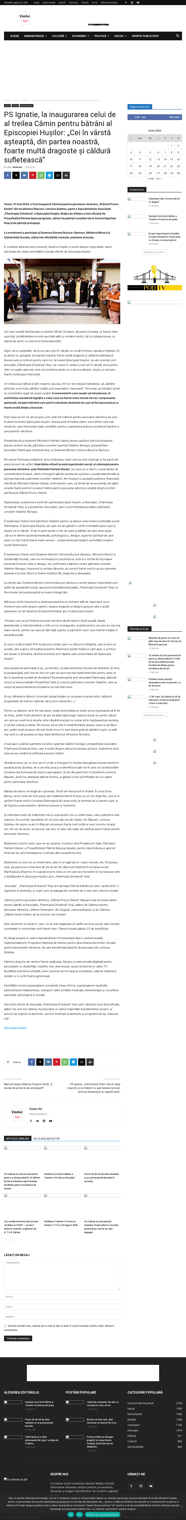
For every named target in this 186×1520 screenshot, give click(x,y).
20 (158, 166)
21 (165, 166)
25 (139, 173)
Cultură (62, 2)
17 (131, 166)
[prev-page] (6, 1239)
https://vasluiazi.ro (38, 1114)
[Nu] (181, 1507)
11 (139, 159)
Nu (79, 1514)
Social (94, 2)
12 (150, 159)
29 (171, 173)
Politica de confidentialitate (103, 1514)
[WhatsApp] (41, 175)
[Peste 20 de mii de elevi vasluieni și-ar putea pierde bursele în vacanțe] (102, 1158)
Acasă (36, 2)
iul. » (159, 178)
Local (16, 100)
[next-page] (12, 1239)
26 (150, 173)
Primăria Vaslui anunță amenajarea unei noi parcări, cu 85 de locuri (165, 682)
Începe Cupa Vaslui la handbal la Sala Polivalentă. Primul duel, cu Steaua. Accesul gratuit (165, 236)
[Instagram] (132, 2)
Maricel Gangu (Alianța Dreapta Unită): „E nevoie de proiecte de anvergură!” (28, 1086)
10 (131, 159)
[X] (16, 175)
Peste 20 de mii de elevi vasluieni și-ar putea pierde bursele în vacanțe (101, 1178)
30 (178, 173)
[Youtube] (52, 1121)
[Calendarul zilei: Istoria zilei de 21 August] (137, 203)
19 (150, 166)
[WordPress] (45, 1121)
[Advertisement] (93, 67)
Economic (73, 2)
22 (171, 166)
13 (158, 159)
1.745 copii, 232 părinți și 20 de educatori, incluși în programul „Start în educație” (164, 700)
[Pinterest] (32, 175)
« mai (150, 178)
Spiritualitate (26, 105)
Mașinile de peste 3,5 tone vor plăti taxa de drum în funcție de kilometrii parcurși (165, 641)
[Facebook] (126, 2)
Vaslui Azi (17, 167)
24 (131, 173)
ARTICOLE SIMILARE (17, 1138)
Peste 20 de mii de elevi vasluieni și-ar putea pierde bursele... (39, 1422)
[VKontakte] (138, 2)
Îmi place (174, 117)
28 (165, 173)
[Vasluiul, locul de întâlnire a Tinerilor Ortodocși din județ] (62, 1158)
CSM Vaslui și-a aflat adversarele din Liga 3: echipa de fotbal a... (41, 1440)
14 (165, 159)
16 (178, 159)
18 (139, 166)
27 (158, 173)
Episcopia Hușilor (15, 1028)
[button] (177, 36)
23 (178, 166)
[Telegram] (49, 175)
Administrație (49, 2)
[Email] (57, 175)
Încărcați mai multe (153, 252)
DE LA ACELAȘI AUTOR (47, 1138)
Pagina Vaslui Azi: (140, 106)
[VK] (24, 175)
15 (171, 159)
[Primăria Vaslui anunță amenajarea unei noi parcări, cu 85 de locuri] (137, 684)
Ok (70, 1514)
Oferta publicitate (109, 2)
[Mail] (39, 1121)
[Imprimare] (66, 175)
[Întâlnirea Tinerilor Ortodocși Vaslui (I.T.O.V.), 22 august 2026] (62, 1206)
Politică (85, 2)
